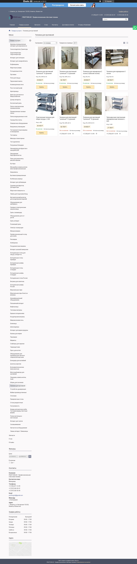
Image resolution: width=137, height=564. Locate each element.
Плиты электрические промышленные (17, 107)
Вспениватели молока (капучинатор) (17, 368)
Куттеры (12, 163)
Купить (41, 87)
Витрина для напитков (17, 281)
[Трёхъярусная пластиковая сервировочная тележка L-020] (117, 103)
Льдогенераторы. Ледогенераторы (15, 53)
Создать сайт (36, 1)
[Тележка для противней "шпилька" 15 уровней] (46, 57)
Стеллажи (13, 396)
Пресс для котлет (15, 350)
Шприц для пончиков (16, 382)
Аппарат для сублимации (18, 182)
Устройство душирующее (18, 389)
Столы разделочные (16, 402)
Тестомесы (13, 135)
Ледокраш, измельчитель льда (18, 378)
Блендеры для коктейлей (18, 360)
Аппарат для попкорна (17, 57)
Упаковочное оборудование (19, 123)
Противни (13, 74)
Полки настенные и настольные (16, 416)
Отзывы (11, 442)
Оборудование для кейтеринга (16, 203)
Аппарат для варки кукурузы (19, 330)
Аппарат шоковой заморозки (19, 249)
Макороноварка (15, 231)
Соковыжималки (15, 424)
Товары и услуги (24, 25)
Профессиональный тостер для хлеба (18, 235)
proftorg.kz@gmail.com (16, 495)
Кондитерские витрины (17, 316)
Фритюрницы (14, 91)
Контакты (55, 25)
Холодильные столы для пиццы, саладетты (17, 253)
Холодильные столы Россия (18, 278)
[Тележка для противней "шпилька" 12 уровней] (70, 57)
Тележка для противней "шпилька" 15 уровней (44, 72)
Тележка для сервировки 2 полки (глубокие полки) (92, 72)
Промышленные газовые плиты (18, 112)
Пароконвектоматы (16, 81)
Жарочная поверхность (17, 190)
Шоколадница (14, 327)
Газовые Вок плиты (16, 120)
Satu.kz (77, 560)
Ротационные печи (16, 71)
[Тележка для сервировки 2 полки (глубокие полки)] (93, 57)
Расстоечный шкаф (16, 88)
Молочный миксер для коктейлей (17, 373)
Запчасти (37, 25)
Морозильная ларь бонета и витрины (19, 294)
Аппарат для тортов (16, 421)
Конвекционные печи (16, 84)
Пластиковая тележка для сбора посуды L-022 (45, 118)
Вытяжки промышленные (18, 175)
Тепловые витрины (16, 310)
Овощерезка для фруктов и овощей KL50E (18, 149)
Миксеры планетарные (17, 138)
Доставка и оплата (68, 25)
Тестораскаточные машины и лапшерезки (18, 130)
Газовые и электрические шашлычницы (18, 208)
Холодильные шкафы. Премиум (17, 263)
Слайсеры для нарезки (17, 343)
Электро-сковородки (16, 227)
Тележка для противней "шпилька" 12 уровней (68, 72)
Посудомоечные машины (18, 246)
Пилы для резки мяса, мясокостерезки (17, 159)
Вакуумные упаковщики (17, 126)
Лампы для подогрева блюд (19, 194)
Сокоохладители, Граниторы (19, 49)
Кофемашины (14, 64)
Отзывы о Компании (84, 25)
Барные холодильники (17, 313)
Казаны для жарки (16, 333)
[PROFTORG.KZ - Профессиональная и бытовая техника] (15, 17)
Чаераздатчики (15, 347)
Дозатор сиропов (15, 364)
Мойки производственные (18, 392)
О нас (46, 25)
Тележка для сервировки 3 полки (116, 72)
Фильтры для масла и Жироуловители (17, 95)
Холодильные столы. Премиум (16, 258)
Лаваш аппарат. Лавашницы (19, 431)
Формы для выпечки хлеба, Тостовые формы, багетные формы (18, 411)
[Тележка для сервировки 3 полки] (117, 57)
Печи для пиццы (15, 78)
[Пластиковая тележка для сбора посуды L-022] (46, 103)
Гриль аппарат (14, 221)
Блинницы (13, 323)
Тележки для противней (17, 386)
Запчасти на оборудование (18, 428)
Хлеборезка (14, 243)
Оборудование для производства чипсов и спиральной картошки (17, 355)
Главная (12, 25)
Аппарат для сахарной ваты (19, 61)
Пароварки (13, 337)
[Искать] (126, 19)
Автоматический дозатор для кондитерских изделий (18, 198)
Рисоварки (13, 239)
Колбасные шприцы (16, 179)
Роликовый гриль (15, 224)
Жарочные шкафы (16, 67)
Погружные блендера (17, 145)
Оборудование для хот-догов (17, 216)
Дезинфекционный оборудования (16, 299)
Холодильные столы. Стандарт (16, 268)
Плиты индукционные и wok (18, 116)
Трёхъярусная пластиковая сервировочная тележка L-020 (116, 119)
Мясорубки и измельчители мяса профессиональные (18, 167)
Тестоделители (15, 142)
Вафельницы (14, 306)
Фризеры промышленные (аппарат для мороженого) (18, 45)
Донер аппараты (15, 99)
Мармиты (13, 340)
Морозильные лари (16, 290)
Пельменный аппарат (17, 303)
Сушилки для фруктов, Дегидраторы (17, 186)
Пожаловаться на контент (83, 562)
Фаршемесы (14, 172)
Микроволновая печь (16, 320)
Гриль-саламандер (16, 212)
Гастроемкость (14, 406)
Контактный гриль (16, 103)
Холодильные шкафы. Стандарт (17, 273)
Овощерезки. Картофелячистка (15, 154)
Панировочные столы (16, 399)
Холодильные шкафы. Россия (17, 285)
